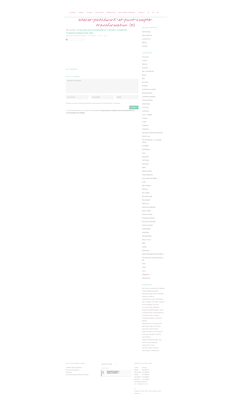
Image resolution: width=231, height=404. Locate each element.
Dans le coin (146, 136)
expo (143, 153)
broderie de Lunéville (149, 89)
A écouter (145, 57)
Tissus (144, 267)
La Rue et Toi (146, 39)
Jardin (162, 310)
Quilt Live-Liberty (147, 225)
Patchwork (145, 203)
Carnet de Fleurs (147, 100)
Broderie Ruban (147, 93)
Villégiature (145, 274)
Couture (144, 118)
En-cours (156, 304)
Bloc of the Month (148, 71)
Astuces (144, 64)
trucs (143, 271)
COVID (144, 122)
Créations (145, 125)
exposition (156, 307)
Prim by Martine (158, 331)
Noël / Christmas (155, 326)
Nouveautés (146, 200)
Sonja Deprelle (152, 342)
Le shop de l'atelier (148, 318)
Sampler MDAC (147, 236)
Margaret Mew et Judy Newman (152, 323)
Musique (144, 189)
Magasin (144, 320)
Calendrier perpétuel (148, 96)
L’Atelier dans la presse (73, 367)
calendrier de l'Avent (148, 299)
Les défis (156, 315)
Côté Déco (145, 111)
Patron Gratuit (153, 329)
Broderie (145, 86)
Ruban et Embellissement (150, 339)
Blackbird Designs (147, 293)
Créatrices (145, 129)
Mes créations (146, 185)
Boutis (144, 75)
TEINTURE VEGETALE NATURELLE (152, 254)
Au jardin (145, 68)
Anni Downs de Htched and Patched (153, 288)
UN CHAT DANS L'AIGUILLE (150, 348)
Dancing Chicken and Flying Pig (152, 132)
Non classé (145, 193)
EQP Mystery (146, 149)
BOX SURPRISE (159, 293)
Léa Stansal (158, 318)
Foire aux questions (72, 370)
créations (161, 302)
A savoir (144, 60)
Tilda (143, 263)
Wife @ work (146, 278)
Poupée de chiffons (148, 218)
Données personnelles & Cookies (77, 374)
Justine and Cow (147, 312)
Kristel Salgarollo (147, 175)
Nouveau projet (147, 196)
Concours (145, 107)
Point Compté (146, 211)
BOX (143, 78)
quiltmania (145, 232)
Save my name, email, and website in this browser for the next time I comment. (94, 103)
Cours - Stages (146, 302)
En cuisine (145, 307)
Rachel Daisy (146, 32)
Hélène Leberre (154, 310)
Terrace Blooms (147, 35)
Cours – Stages (147, 114)
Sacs (160, 339)
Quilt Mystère (146, 229)
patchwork (145, 329)
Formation (145, 164)
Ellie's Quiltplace (147, 304)
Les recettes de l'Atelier (149, 178)
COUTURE (155, 302)
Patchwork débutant (148, 207)
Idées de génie (147, 171)
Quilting (158, 334)
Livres (144, 182)
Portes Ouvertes (147, 214)
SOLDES (144, 46)
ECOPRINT (145, 146)
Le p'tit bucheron (147, 315)
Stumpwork (145, 250)
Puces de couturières (149, 221)
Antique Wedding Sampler (150, 291)
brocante (145, 82)
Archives (69, 372)
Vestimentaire (146, 350)
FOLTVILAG (145, 160)
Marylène (83, 36)
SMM (143, 243)
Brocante (145, 296)
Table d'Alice (146, 345)
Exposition (145, 156)
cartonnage (146, 104)
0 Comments (92, 36)
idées (144, 167)
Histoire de (145, 310)
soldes (144, 247)
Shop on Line (146, 239)
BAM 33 (144, 42)
